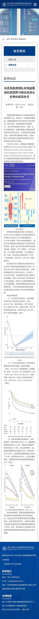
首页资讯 (14, 39)
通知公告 (12, 60)
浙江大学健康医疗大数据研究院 (14, 606)
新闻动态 (22, 39)
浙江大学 (25, 609)
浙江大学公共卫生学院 (11, 609)
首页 (8, 39)
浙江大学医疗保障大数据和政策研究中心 (17, 602)
